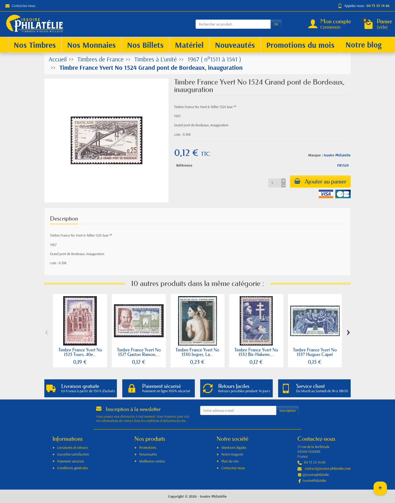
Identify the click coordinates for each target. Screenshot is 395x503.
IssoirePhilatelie (314, 480)
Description (64, 218)
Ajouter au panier (325, 181)
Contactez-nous (23, 5)
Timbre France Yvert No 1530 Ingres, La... (197, 352)
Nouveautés (148, 454)
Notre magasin (232, 454)
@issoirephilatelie (316, 474)
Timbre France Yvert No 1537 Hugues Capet (315, 352)
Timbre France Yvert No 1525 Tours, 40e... (80, 352)
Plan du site (230, 461)
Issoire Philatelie (337, 155)
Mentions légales (233, 447)
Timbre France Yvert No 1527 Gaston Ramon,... (139, 352)
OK (276, 24)
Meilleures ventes (152, 461)
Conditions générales (72, 467)
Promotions (147, 447)
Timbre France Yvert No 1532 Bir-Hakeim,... (256, 352)
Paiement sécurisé (70, 461)
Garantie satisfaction (73, 454)
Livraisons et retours (72, 447)
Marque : (315, 155)
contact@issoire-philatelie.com (328, 468)
